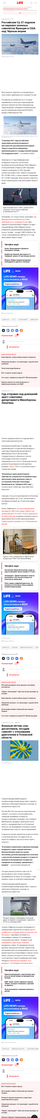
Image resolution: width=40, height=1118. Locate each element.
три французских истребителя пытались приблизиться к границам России (19, 219)
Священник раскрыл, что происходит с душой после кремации (19, 363)
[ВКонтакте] (17, 330)
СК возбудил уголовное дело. (21, 963)
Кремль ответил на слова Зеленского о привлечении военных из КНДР (15, 383)
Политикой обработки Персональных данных (15, 8)
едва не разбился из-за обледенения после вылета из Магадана (19, 932)
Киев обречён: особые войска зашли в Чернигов (18, 357)
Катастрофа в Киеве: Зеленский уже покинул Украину (17, 710)
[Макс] (8, 330)
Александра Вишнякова (9, 1042)
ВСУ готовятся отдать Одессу (11, 373)
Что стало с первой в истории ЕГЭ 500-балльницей (19, 378)
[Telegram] (12, 330)
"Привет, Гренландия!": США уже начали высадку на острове (19, 693)
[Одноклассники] (21, 330)
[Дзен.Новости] (3, 330)
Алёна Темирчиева (8, 313)
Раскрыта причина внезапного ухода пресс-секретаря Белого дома (16, 1099)
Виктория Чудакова (8, 641)
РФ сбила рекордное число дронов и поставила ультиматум (18, 686)
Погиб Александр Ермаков (10, 368)
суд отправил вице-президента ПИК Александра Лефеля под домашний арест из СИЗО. (18, 511)
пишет (12, 466)
